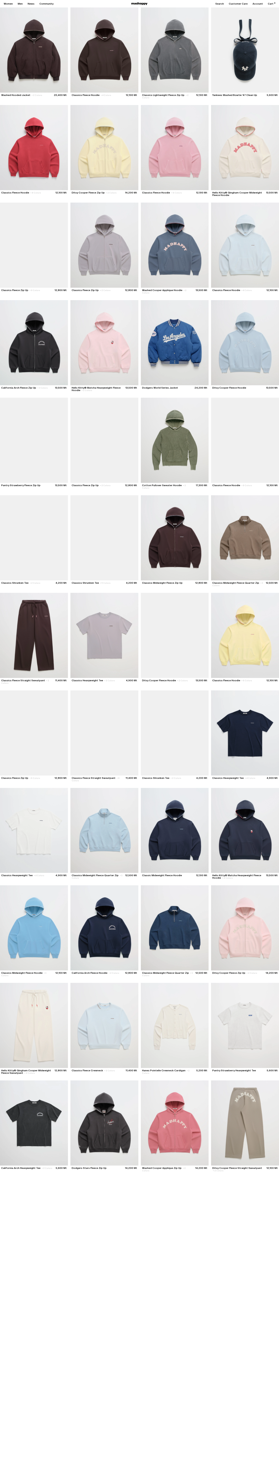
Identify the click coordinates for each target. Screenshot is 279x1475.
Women (8, 3)
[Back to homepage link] (139, 3)
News (31, 3)
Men (20, 3)
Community (46, 3)
